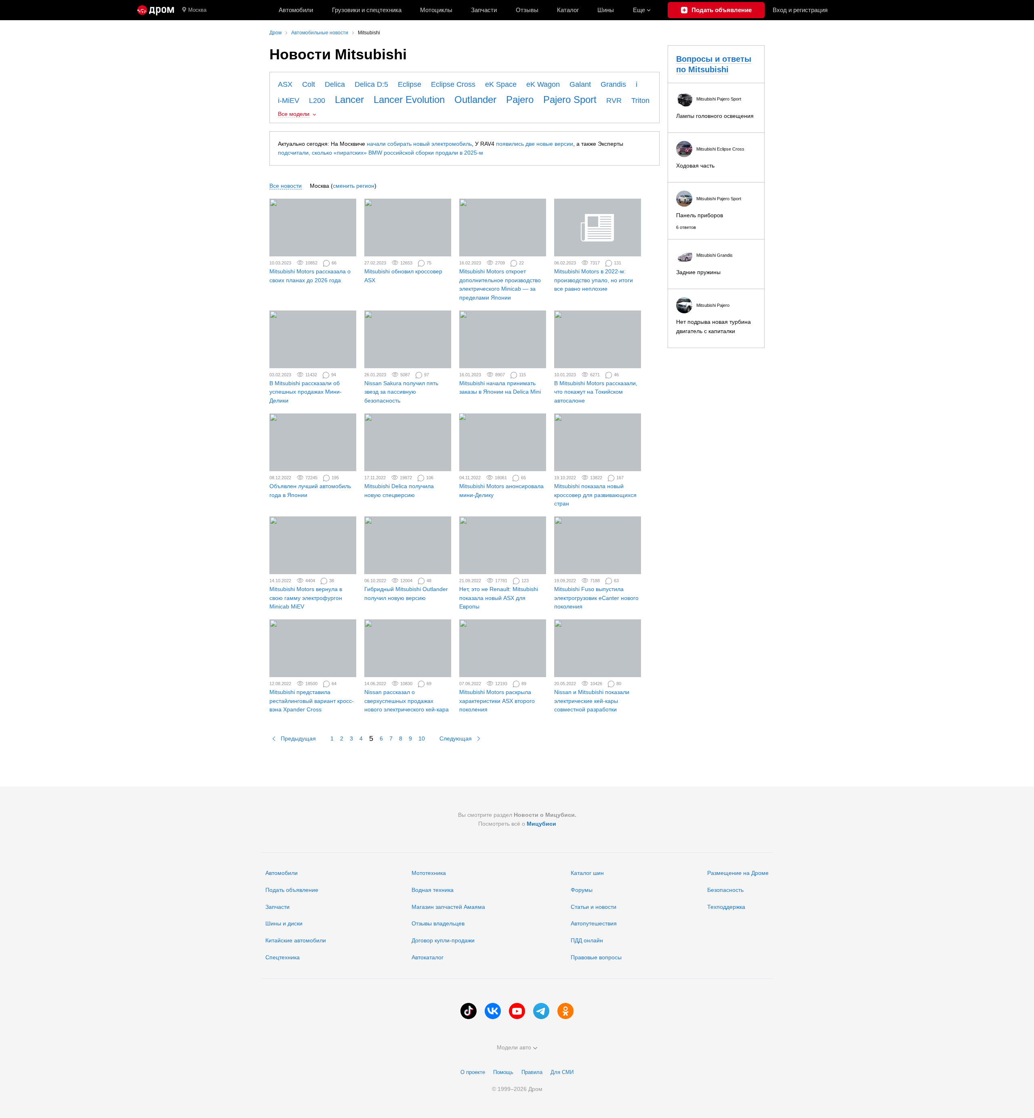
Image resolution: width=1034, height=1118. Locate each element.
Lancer (349, 99)
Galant (580, 84)
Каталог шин (587, 873)
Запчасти (484, 9)
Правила (531, 1072)
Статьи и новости (593, 907)
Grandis (613, 84)
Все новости (285, 185)
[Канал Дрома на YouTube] (517, 1011)
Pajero (520, 99)
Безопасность (725, 890)
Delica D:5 (371, 84)
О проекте (472, 1072)
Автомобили (296, 9)
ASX (285, 84)
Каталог (568, 9)
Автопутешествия (594, 923)
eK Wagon (543, 84)
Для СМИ (562, 1072)
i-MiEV (288, 100)
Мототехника (429, 873)
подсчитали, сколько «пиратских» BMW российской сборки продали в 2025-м (380, 152)
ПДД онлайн (587, 940)
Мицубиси (541, 823)
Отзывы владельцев (438, 923)
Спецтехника (282, 957)
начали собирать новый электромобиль (419, 144)
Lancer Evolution (409, 99)
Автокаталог (427, 957)
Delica (335, 84)
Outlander (475, 99)
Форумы (582, 890)
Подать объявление (291, 890)
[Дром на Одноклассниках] (565, 1011)
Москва (197, 10)
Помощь (503, 1072)
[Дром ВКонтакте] (493, 1011)
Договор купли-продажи (443, 940)
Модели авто (514, 1047)
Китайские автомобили (295, 940)
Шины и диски (284, 923)
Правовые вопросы (596, 957)
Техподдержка (726, 907)
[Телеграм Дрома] (541, 1011)
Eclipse (409, 84)
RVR (614, 100)
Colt (308, 84)
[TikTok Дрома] (468, 1011)
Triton (640, 100)
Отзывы (527, 9)
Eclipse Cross (453, 84)
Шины (605, 9)
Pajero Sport (570, 99)
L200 (317, 100)
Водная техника (433, 890)
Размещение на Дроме (738, 873)
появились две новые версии (534, 144)
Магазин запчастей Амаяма (448, 907)
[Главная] (155, 10)
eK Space (501, 84)
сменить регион (353, 185)
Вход (800, 9)
